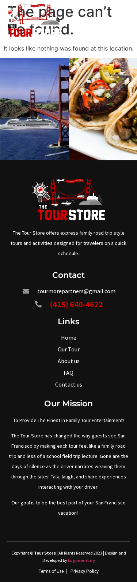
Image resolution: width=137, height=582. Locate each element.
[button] (127, 20)
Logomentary (81, 560)
